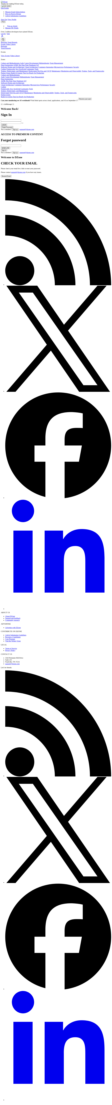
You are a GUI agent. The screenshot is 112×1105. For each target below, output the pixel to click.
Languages (30, 69)
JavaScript (22, 69)
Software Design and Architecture (12, 67)
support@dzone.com (27, 129)
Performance (68, 67)
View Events (5, 56)
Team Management (56, 63)
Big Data (22, 65)
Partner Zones (5, 73)
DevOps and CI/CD (44, 71)
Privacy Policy (10, 650)
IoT (37, 65)
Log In (3, 34)
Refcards (4, 42)
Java (17, 69)
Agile (22, 63)
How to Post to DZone (13, 14)
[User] (2, 37)
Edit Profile (5, 8)
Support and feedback (12, 618)
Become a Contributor (13, 637)
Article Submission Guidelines (15, 16)
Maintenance (56, 71)
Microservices (59, 67)
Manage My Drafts (11, 28)
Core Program (10, 639)
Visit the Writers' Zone (13, 641)
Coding (3, 69)
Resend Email (6, 176)
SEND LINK (5, 148)
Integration (50, 67)
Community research (12, 620)
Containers (42, 67)
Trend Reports (12, 42)
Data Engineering (7, 65)
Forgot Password (7, 127)
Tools (36, 69)
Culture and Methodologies (10, 63)
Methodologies (44, 63)
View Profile (12, 19)
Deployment (32, 71)
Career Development (31, 63)
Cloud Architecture (31, 67)
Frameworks (10, 69)
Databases (32, 65)
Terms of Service (11, 648)
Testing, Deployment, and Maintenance (14, 71)
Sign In (4, 150)
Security (76, 67)
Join (8, 34)
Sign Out (4, 19)
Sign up (15, 129)
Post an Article (12, 26)
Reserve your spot (85, 99)
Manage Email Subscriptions (15, 12)
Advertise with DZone (13, 628)
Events (3, 44)
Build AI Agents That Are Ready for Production (27, 73)
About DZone (10, 616)
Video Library (11, 44)
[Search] (3, 39)
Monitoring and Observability (71, 71)
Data (27, 65)
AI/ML (15, 65)
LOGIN (4, 125)
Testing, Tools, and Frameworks (93, 71)
